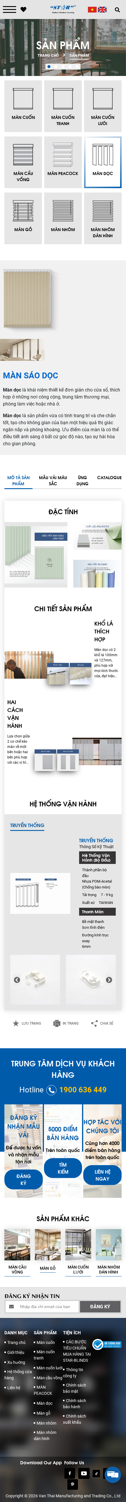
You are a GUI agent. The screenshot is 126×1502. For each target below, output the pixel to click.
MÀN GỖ (48, 1268)
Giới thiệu (15, 1352)
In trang (71, 1023)
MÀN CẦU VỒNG (17, 1269)
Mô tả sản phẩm (18, 480)
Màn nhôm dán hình (45, 1435)
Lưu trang (31, 1023)
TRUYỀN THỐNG (27, 825)
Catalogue (109, 477)
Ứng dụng (82, 480)
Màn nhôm (46, 1423)
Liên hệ (13, 1387)
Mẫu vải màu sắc (53, 480)
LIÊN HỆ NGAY (102, 1175)
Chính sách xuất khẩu (74, 1419)
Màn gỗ (43, 1413)
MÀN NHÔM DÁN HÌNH (109, 1269)
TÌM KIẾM (63, 1168)
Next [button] (109, 979)
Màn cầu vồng (49, 1377)
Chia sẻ (106, 1023)
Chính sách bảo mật (74, 1388)
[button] (48, 67)
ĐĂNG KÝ (23, 1179)
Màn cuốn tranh (44, 1354)
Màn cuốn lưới (49, 1368)
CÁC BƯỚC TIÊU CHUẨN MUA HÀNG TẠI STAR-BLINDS (77, 1351)
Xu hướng (16, 1362)
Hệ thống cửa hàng (18, 1374)
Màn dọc (44, 1403)
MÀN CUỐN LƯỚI (78, 1269)
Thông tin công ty (73, 1372)
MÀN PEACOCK (43, 1390)
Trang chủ (16, 1342)
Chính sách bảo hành (74, 1403)
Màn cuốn (46, 1342)
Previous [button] (17, 979)
